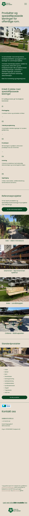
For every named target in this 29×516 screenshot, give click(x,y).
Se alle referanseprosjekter (14, 209)
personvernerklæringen (8, 487)
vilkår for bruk (16, 490)
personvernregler (6, 490)
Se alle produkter (14, 397)
